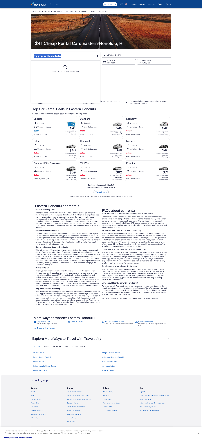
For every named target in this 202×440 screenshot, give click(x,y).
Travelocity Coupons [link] (74, 414)
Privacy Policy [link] (108, 392)
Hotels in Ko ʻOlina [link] (40, 370)
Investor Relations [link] (37, 410)
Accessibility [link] (107, 407)
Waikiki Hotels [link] (38, 353)
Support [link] (142, 392)
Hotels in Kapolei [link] (108, 370)
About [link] (33, 392)
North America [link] (57, 11)
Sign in (168, 4)
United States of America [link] (72, 11)
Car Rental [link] (46, 11)
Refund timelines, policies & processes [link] (152, 403)
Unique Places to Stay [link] (74, 418)
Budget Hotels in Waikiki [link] (111, 353)
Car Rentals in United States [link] (76, 407)
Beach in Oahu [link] (38, 362)
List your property (138, 4)
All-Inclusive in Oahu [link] (109, 362)
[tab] (37, 346)
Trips (160, 4)
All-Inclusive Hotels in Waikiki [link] (113, 357)
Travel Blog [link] (70, 422)
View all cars (101, 192)
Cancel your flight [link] (145, 399)
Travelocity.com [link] (36, 11)
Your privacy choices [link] (110, 410)
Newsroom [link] (34, 407)
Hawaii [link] (84, 11)
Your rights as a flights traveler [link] (149, 410)
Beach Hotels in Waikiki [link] (42, 357)
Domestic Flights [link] (72, 403)
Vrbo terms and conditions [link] (111, 403)
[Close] (198, 433)
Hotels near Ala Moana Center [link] (44, 366)
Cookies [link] (106, 395)
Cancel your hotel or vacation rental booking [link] (154, 395)
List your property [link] (36, 399)
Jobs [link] (32, 395)
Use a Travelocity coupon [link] (148, 407)
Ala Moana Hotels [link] (108, 366)
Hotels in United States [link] (74, 392)
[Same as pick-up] (136, 55)
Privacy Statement (11, 437)
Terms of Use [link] (107, 399)
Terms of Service (25, 437)
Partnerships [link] (35, 403)
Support (151, 4)
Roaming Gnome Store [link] (38, 414)
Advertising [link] (34, 418)
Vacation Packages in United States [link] (78, 399)
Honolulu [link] (92, 11)
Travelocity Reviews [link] (73, 410)
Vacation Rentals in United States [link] (78, 395)
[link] (50, 324)
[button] (101, 83)
